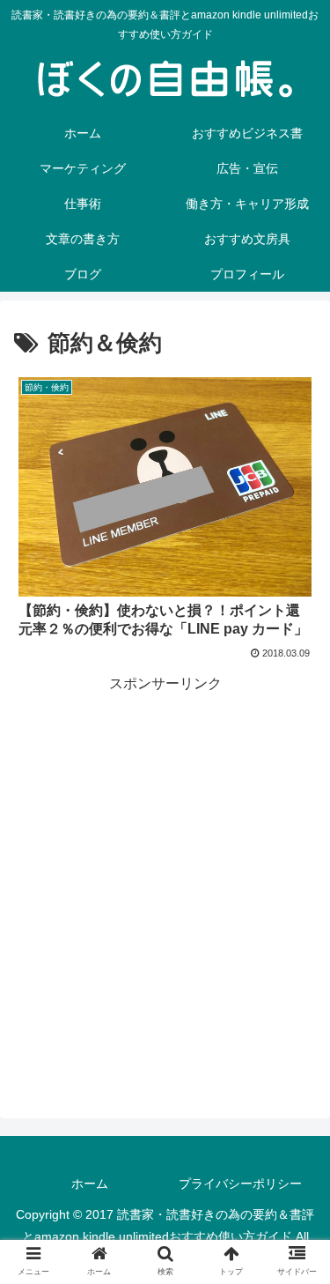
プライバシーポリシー (240, 1183)
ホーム (89, 1183)
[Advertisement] (165, 862)
